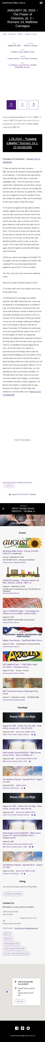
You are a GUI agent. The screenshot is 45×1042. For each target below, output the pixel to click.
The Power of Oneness (29, 58)
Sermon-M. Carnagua (28, 494)
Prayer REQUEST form (11, 943)
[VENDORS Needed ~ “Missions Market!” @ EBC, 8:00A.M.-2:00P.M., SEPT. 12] (22, 576)
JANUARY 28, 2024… (31, 34)
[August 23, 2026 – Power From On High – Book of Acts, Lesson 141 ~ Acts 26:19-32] (22, 721)
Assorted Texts (24, 65)
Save (33, 106)
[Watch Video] (32, 734)
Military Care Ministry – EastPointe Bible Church (22, 640)
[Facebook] (16, 1028)
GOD (15, 844)
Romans (27, 67)
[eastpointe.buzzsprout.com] (28, 1028)
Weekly (23, 562)
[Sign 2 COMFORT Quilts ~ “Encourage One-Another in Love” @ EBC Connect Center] (22, 606)
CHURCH (20, 34)
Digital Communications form (14, 948)
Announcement (8, 562)
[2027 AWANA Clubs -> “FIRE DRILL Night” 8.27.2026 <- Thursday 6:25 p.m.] (22, 660)
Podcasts (6, 788)
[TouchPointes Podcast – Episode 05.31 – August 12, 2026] (22, 860)
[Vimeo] (22, 1028)
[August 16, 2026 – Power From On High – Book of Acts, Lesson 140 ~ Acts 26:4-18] (22, 801)
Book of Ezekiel (8, 844)
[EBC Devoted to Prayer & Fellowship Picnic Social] (22, 686)
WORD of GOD (28, 52)
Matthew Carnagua (30, 45)
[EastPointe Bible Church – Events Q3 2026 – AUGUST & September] (22, 546)
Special (16, 593)
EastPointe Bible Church (13, 3)
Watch (11, 106)
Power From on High (10, 734)
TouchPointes (14, 788)
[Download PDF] (35, 734)
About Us (7, 934)
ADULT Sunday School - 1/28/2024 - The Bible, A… (23, 509)
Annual (16, 673)
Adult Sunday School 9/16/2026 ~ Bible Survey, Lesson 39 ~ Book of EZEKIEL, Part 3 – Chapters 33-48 (22, 835)
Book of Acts (20, 732)
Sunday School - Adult (19, 761)
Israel (20, 844)
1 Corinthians (13, 65)
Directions (8, 938)
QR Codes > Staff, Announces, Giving (16, 953)
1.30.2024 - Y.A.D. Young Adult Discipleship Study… (21, 521)
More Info (20, 1001)
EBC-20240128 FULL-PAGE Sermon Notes (17, 482)
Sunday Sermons (14, 58)
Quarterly (17, 562)
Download (9, 486)
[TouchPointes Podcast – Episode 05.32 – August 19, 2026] (22, 775)
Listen (22, 106)
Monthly (16, 700)
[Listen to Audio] (22, 788)
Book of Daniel (21, 758)
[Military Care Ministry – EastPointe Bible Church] (22, 636)
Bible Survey (7, 761)
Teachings (12, 34)
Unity (20, 52)
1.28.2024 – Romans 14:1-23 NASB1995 (22, 143)
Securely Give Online (13, 894)
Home (4, 34)
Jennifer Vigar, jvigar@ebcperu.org (26, 928)
